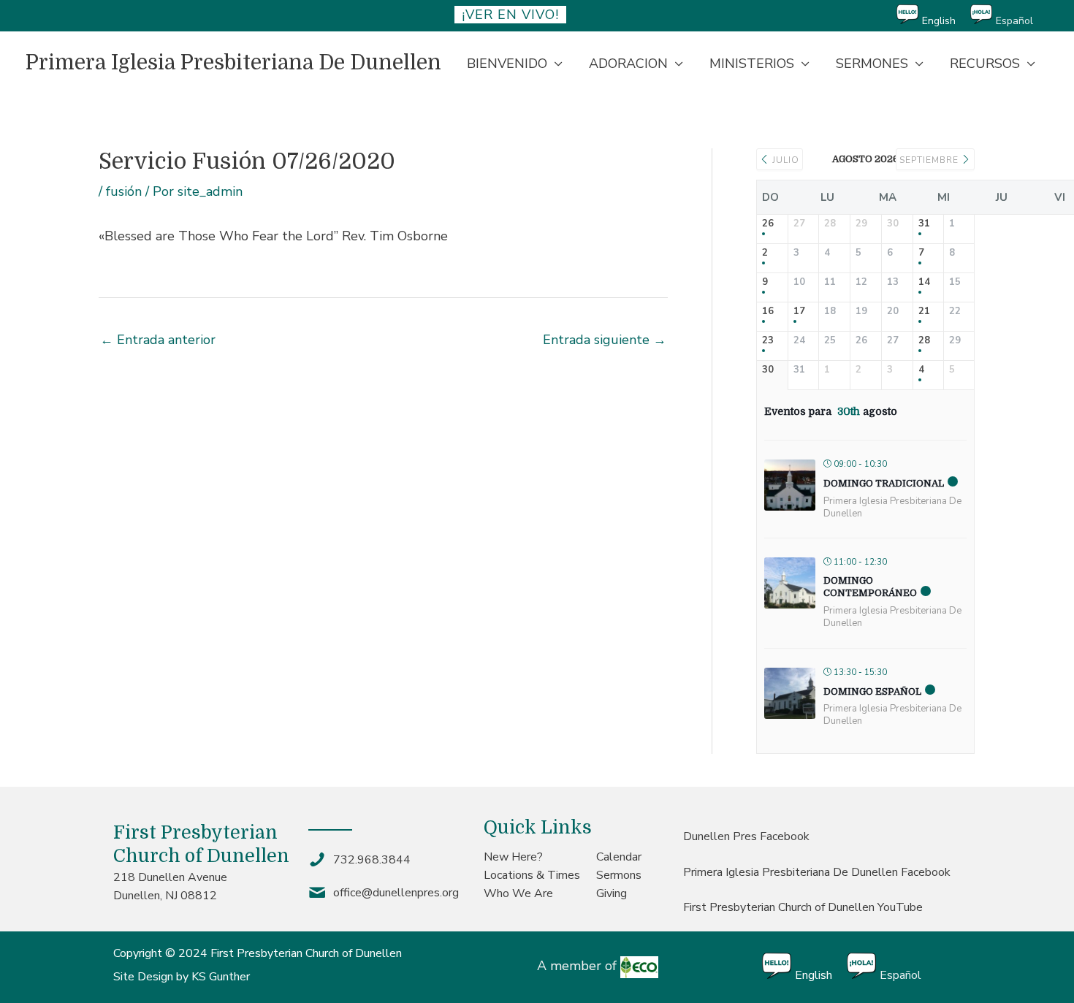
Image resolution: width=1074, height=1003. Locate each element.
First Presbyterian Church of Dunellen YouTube (803, 907)
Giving (611, 893)
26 (768, 224)
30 (768, 370)
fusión (124, 191)
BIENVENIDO (507, 63)
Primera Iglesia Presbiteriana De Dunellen (233, 63)
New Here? (513, 857)
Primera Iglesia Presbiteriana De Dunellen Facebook (817, 872)
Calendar (618, 857)
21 (924, 312)
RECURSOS (985, 63)
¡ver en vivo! (510, 14)
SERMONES (872, 63)
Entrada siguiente (604, 339)
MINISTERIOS (751, 63)
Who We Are (518, 893)
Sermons (618, 875)
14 (924, 283)
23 (768, 341)
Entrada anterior (158, 339)
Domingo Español (872, 691)
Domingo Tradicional (883, 483)
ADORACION (628, 63)
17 (799, 312)
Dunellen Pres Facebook (746, 836)
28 (924, 341)
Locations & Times (532, 875)
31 (924, 224)
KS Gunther (220, 977)
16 (768, 312)
